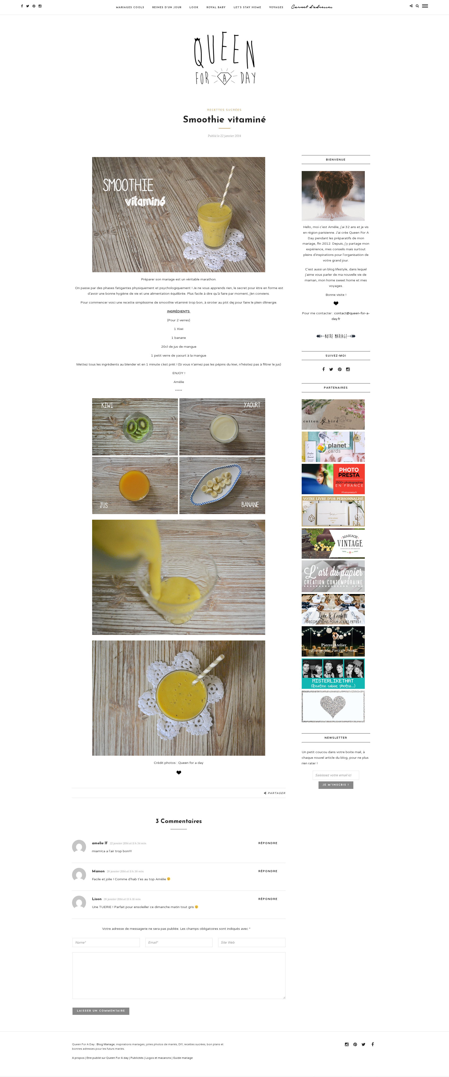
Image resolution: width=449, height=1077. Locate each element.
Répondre (268, 843)
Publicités (136, 1057)
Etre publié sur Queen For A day (107, 1057)
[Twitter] (331, 369)
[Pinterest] (34, 6)
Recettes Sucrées (224, 109)
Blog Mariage (106, 1044)
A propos (78, 1057)
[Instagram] (40, 6)
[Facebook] (323, 369)
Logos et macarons (158, 1057)
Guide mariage (183, 1057)
